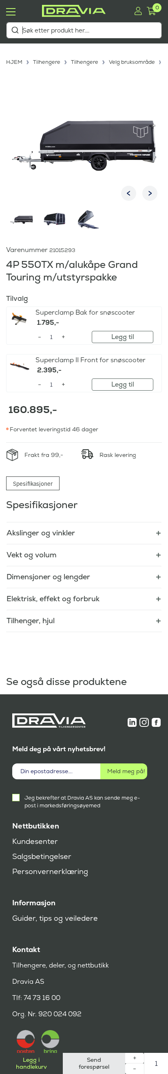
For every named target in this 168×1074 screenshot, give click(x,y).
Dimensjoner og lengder (48, 576)
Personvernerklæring (50, 871)
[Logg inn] (138, 11)
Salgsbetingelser (41, 856)
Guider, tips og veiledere (55, 918)
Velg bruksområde (132, 62)
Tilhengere (46, 62)
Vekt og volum (32, 554)
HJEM (14, 62)
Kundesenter (35, 841)
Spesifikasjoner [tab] (33, 483)
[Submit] (15, 30)
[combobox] (84, 30)
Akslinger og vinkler (41, 532)
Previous (128, 193)
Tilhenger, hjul (31, 620)
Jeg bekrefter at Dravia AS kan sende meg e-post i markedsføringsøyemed (82, 801)
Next (149, 193)
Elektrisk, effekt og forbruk (53, 598)
